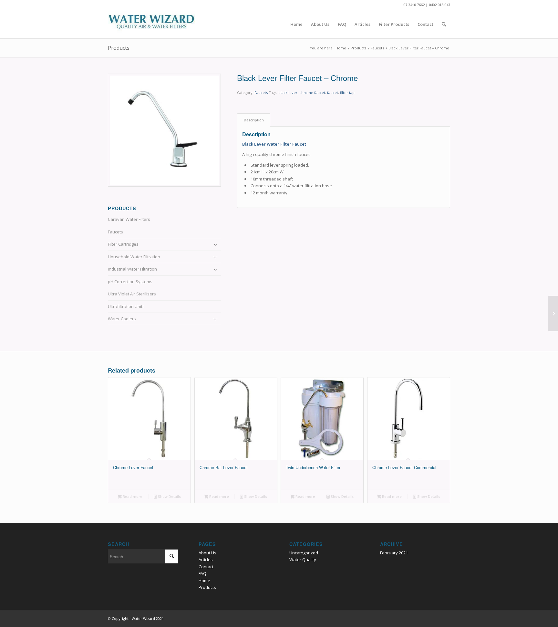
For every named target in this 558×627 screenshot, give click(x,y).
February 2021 (394, 553)
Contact (206, 567)
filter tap (347, 92)
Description (254, 120)
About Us (207, 553)
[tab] (253, 120)
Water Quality (302, 559)
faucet (332, 92)
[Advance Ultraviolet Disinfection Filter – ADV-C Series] (553, 313)
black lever (287, 92)
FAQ (202, 573)
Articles (206, 559)
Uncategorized (303, 553)
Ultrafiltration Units (126, 306)
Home (204, 580)
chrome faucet (312, 92)
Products (118, 47)
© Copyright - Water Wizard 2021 (136, 618)
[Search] (444, 24)
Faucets (261, 92)
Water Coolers (122, 319)
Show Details (169, 496)
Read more (132, 496)
